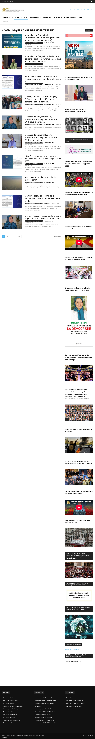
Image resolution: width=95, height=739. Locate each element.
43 (19, 236)
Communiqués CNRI (13, 27)
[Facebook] (86, 1)
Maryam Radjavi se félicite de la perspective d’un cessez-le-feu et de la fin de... (42, 198)
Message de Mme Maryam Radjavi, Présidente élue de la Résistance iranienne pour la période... (41, 99)
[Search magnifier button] (91, 35)
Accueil (4, 27)
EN (70, 9)
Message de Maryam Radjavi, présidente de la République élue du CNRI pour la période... (41, 119)
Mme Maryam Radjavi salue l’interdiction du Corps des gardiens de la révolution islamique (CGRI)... (42, 37)
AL (91, 9)
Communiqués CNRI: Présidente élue (34, 43)
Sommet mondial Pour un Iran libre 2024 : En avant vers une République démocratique (78, 357)
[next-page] (23, 236)
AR (84, 9)
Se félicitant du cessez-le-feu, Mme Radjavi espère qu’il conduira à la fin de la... (43, 79)
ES (88, 9)
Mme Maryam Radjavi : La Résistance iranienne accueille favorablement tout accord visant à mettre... (43, 59)
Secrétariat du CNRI (49, 43)
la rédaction (47, 203)
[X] (89, 1)
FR (74, 9)
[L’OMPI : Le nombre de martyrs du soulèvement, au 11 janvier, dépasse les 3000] (12, 162)
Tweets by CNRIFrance (72, 649)
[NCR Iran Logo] (13, 10)
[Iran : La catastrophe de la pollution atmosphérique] (12, 183)
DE (78, 9)
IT (81, 9)
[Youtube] (92, 1)
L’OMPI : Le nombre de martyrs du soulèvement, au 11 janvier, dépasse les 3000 (43, 158)
